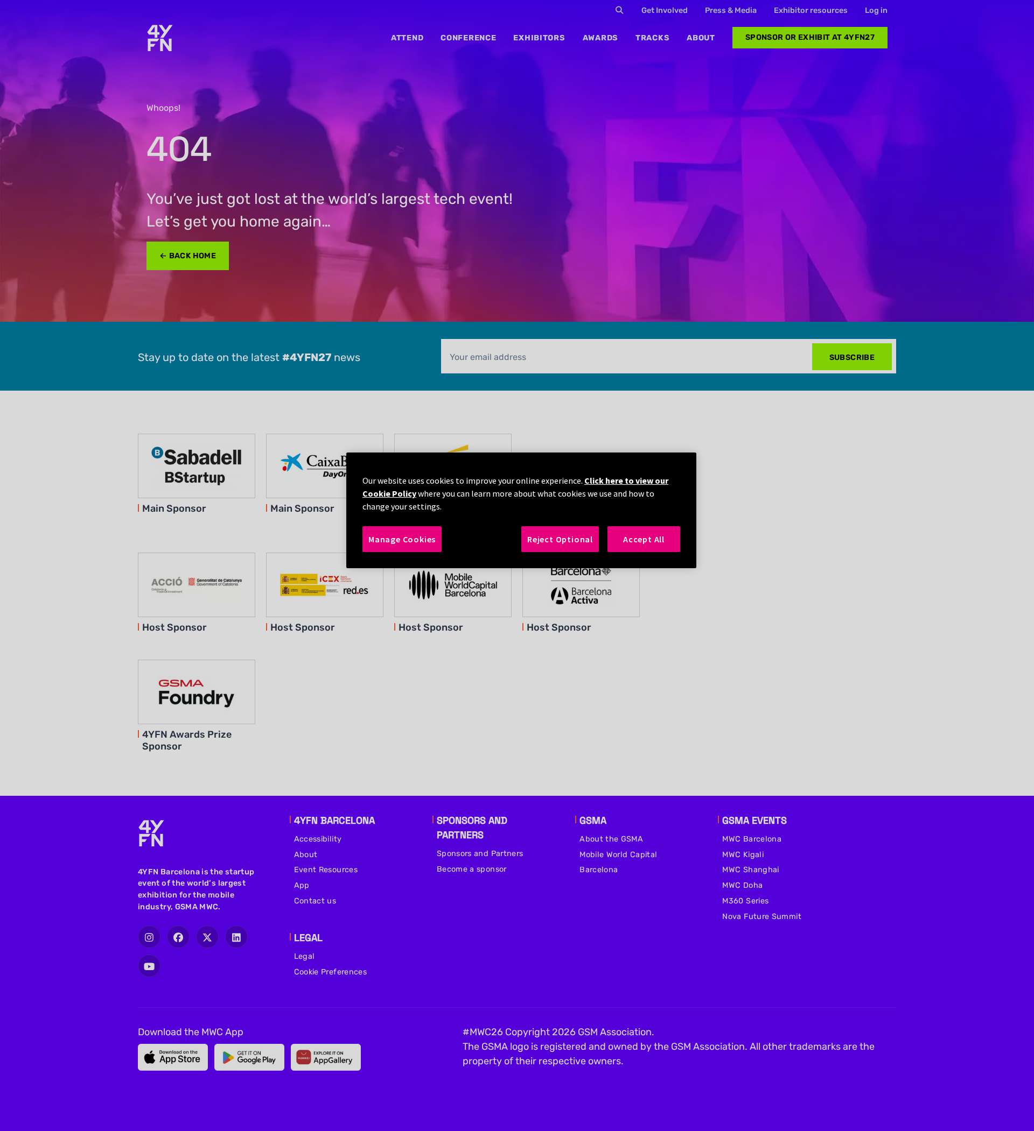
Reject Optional (560, 539)
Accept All (644, 539)
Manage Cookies (402, 539)
